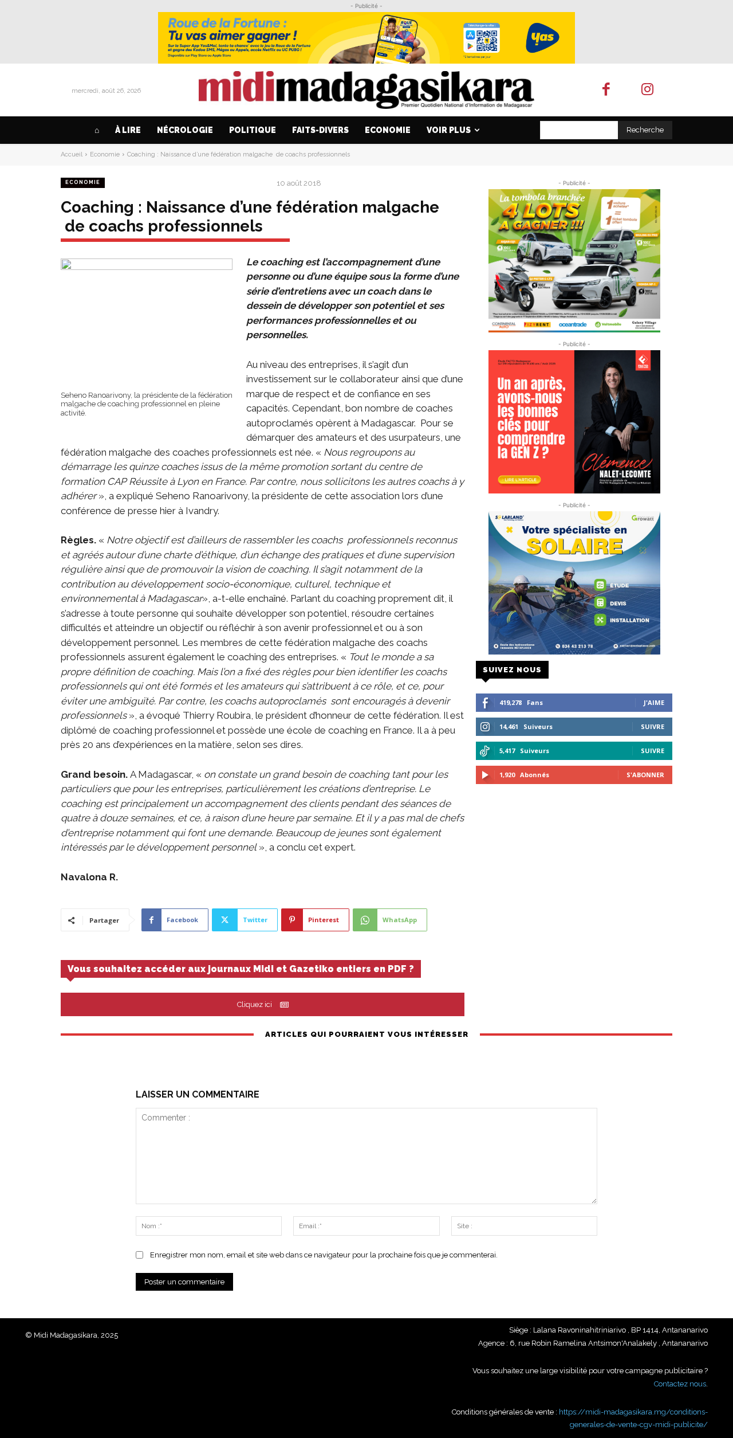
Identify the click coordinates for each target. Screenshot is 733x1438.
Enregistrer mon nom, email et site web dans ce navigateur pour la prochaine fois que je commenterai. (324, 1255)
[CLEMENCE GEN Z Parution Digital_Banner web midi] (574, 421)
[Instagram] (648, 90)
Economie (105, 154)
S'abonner (645, 774)
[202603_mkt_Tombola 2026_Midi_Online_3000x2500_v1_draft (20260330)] (574, 260)
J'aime (654, 702)
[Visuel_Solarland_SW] (574, 583)
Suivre (652, 726)
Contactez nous (680, 1384)
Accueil (71, 154)
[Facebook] (606, 90)
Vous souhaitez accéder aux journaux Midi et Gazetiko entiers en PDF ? (241, 968)
